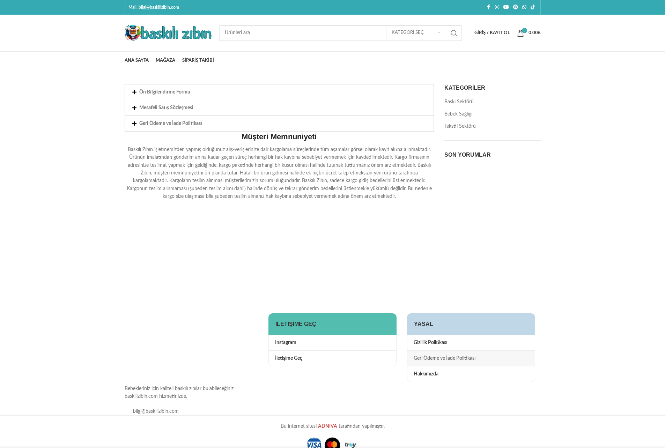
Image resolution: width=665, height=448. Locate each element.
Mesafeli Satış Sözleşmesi (166, 107)
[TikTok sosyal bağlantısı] (533, 7)
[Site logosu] (168, 32)
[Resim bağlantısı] (159, 343)
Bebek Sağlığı (458, 114)
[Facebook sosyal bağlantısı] (489, 7)
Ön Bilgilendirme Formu (164, 92)
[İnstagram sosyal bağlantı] (497, 7)
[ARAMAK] (454, 33)
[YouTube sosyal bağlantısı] (506, 7)
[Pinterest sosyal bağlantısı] (515, 7)
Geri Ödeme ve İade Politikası (170, 123)
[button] (279, 92)
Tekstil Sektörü (460, 126)
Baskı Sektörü (459, 101)
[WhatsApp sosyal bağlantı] (524, 7)
